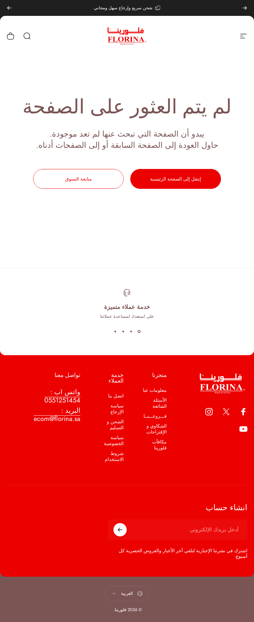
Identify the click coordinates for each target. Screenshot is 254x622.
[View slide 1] (139, 331)
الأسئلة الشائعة (159, 403)
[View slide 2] (131, 331)
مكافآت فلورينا (159, 445)
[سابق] (244, 8)
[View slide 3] (123, 331)
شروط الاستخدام (114, 456)
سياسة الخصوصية (114, 440)
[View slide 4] (115, 331)
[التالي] (9, 8)
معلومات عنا (155, 390)
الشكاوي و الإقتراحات (157, 429)
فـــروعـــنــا (155, 416)
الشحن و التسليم (115, 425)
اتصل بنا (116, 396)
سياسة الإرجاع (117, 409)
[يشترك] (120, 529)
